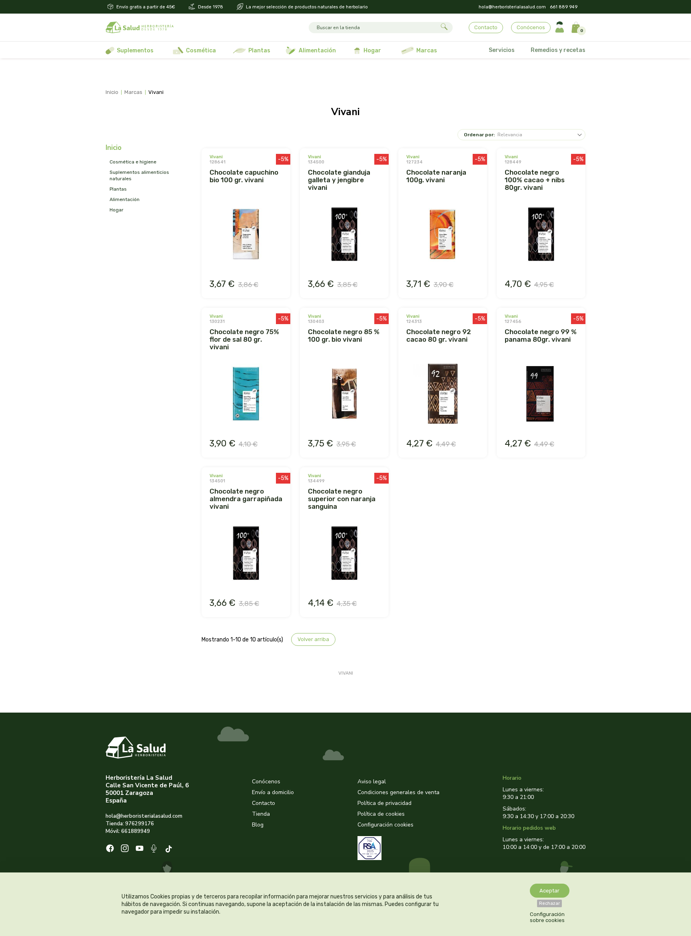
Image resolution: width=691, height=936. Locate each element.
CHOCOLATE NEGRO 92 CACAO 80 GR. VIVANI (438, 335)
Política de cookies (381, 814)
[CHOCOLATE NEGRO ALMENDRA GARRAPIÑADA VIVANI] (246, 554)
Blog (258, 824)
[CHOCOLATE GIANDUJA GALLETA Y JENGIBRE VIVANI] (344, 235)
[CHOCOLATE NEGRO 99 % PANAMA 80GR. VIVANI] (541, 394)
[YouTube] (139, 849)
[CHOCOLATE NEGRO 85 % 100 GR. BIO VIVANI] (344, 394)
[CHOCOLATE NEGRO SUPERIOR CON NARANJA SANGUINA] (344, 554)
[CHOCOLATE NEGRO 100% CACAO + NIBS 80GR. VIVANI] (541, 235)
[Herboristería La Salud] (140, 28)
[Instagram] (124, 849)
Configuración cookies (385, 824)
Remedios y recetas (558, 50)
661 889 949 (563, 7)
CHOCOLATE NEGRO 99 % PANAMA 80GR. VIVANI (541, 335)
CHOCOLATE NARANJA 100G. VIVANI (436, 176)
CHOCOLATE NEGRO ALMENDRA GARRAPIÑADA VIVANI (246, 498)
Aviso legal (371, 781)
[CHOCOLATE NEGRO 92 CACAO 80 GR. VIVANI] (443, 394)
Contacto (485, 27)
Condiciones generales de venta (398, 792)
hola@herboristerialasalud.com (512, 7)
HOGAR (117, 210)
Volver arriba (313, 639)
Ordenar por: (479, 134)
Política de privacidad (384, 803)
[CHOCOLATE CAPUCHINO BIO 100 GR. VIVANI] (246, 235)
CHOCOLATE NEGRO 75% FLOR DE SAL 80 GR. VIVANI (244, 339)
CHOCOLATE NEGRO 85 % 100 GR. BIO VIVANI (343, 335)
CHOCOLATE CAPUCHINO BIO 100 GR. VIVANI (244, 176)
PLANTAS (118, 189)
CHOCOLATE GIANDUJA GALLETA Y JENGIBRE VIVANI (339, 179)
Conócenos (531, 27)
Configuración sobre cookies (547, 917)
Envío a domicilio (273, 792)
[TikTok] (169, 849)
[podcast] (154, 849)
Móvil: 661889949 (128, 831)
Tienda (261, 814)
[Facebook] (110, 849)
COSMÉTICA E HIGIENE (133, 162)
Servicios (502, 50)
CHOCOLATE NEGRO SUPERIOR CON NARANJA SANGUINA (341, 498)
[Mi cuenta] (560, 27)
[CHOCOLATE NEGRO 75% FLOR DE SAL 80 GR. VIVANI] (246, 394)
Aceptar (549, 891)
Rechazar (549, 903)
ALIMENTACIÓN (125, 199)
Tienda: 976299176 (130, 823)
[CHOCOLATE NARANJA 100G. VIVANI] (443, 235)
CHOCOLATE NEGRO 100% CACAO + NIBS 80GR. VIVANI (535, 179)
